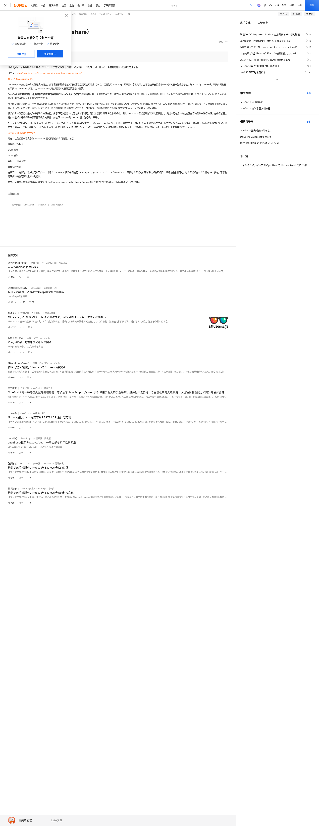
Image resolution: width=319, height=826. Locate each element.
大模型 (34, 5)
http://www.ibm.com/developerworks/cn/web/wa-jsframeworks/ (49, 73)
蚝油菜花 (12, 312)
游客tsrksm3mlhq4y (17, 287)
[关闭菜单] (5, 5)
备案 (284, 5)
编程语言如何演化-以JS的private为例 (259, 143)
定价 (71, 5)
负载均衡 (43, 363)
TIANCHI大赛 (105, 13)
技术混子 (12, 488)
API (56, 287)
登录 (312, 5)
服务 (98, 5)
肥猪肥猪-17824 (15, 463)
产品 (43, 5)
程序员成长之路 (15, 338)
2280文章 (56, 820)
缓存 (29, 338)
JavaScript (29, 204)
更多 (308, 93)
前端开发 (42, 204)
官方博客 (83, 13)
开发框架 (24, 388)
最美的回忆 (25, 820)
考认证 (93, 13)
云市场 (80, 5)
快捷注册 (21, 54)
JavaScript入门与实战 (251, 102)
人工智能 (35, 312)
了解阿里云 (109, 5)
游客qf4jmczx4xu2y (17, 262)
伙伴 (90, 5)
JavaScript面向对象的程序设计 (256, 130)
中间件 (36, 413)
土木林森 (12, 413)
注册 (300, 5)
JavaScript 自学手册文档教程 (255, 108)
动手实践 (72, 13)
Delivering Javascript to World (255, 136)
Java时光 (12, 438)
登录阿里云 (50, 53)
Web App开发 (57, 204)
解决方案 (53, 5)
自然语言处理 (48, 312)
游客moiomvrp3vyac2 (18, 363)
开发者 (47, 438)
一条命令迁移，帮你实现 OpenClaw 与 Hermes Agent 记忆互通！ (274, 165)
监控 (36, 338)
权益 (63, 5)
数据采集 (24, 312)
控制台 (292, 5)
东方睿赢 (12, 388)
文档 (277, 5)
